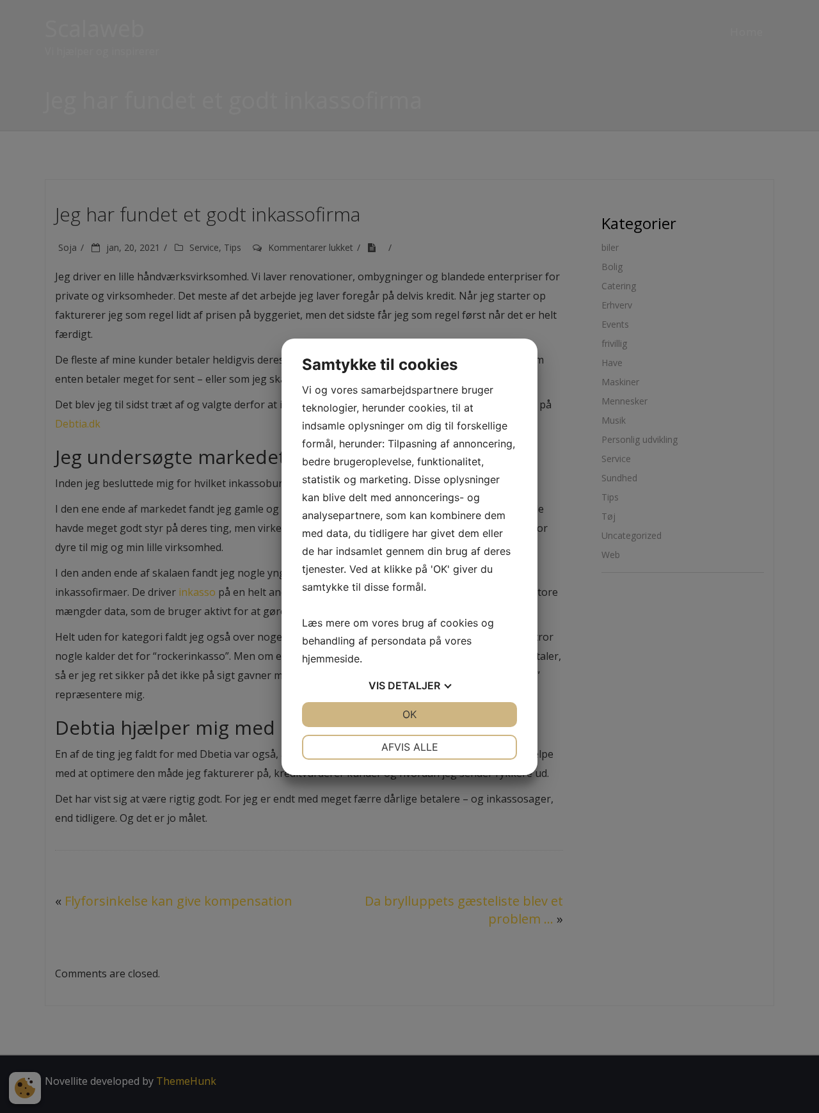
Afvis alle (409, 747)
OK (409, 714)
